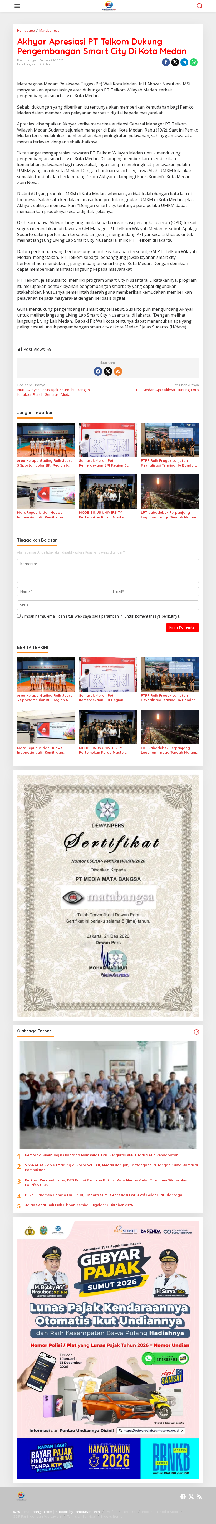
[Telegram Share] (184, 62)
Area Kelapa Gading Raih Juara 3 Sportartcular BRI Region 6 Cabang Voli (45, 463)
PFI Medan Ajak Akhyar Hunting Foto (167, 387)
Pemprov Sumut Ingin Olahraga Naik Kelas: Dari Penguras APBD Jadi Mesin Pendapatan (101, 1155)
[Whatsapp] (194, 62)
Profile (111, 1512)
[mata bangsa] (109, 5)
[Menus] (17, 6)
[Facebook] (98, 371)
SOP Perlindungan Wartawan (37, 1516)
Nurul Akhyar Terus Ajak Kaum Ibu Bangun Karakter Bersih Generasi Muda (53, 390)
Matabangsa (26, 64)
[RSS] (118, 371)
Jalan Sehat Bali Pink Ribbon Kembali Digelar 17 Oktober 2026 (79, 1205)
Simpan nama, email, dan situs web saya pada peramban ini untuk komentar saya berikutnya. (101, 616)
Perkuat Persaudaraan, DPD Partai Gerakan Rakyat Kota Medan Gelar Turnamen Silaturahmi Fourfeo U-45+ (106, 1182)
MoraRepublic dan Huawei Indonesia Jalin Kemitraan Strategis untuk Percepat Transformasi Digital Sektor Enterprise (41, 515)
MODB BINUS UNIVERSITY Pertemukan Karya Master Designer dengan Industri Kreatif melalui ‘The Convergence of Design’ (107, 515)
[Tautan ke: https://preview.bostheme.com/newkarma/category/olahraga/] (196, 1032)
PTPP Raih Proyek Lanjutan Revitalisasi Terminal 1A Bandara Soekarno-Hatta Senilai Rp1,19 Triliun (169, 463)
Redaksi (129, 1512)
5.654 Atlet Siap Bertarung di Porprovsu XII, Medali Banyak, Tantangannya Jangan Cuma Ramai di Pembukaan (111, 1167)
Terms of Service (81, 1516)
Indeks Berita (111, 1516)
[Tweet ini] (175, 62)
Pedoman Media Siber (160, 1512)
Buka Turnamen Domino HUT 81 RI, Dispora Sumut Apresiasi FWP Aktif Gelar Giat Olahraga (103, 1195)
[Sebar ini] (166, 62)
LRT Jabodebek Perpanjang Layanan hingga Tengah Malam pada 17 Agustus (168, 515)
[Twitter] (108, 371)
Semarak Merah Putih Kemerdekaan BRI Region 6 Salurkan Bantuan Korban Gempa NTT (102, 463)
